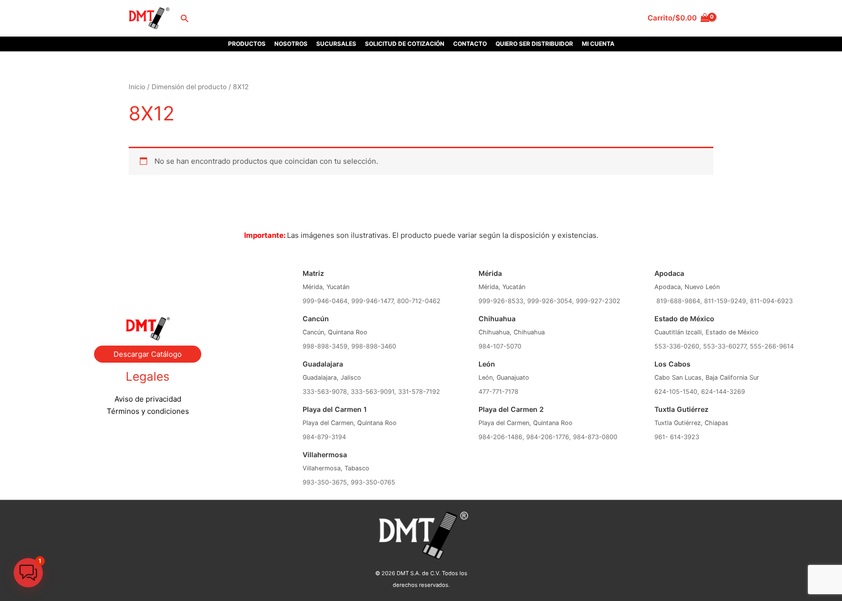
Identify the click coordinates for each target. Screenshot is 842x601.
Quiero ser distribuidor (534, 43)
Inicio (137, 87)
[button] (184, 18)
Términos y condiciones (148, 411)
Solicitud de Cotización (404, 43)
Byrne (147, 277)
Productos (247, 43)
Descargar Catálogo (148, 354)
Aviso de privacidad (148, 399)
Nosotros (290, 43)
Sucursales (336, 43)
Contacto (470, 43)
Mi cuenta (598, 43)
